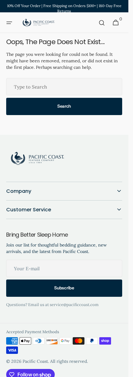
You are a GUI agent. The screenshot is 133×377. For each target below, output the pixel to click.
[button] (9, 23)
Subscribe (64, 288)
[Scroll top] (119, 368)
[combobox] (64, 86)
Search (64, 106)
